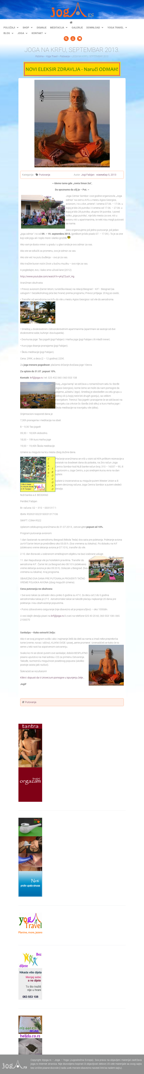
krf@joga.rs (36, 377)
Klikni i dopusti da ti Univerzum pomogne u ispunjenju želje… (52, 677)
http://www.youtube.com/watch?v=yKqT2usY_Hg (47, 276)
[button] (11, 27)
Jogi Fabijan (87, 174)
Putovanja (44, 174)
